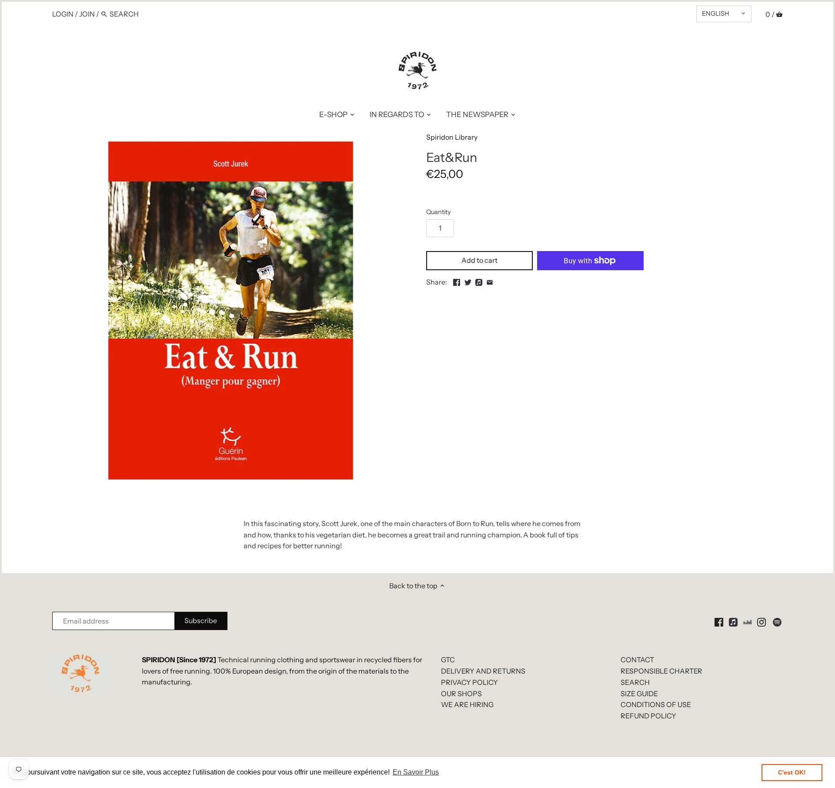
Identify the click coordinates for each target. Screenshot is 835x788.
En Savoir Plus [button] (416, 772)
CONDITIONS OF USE (656, 704)
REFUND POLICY (648, 715)
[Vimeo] (747, 622)
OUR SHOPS (461, 693)
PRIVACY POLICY (469, 682)
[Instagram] (761, 622)
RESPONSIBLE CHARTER (661, 671)
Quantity (438, 212)
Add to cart (479, 260)
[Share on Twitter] (467, 281)
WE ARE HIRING (467, 704)
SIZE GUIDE (639, 693)
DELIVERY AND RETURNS (483, 671)
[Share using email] (489, 281)
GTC (448, 659)
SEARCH (635, 682)
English (715, 13)
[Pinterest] (733, 622)
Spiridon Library (452, 137)
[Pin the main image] (478, 281)
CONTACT (637, 659)
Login (62, 14)
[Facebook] (719, 622)
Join (87, 14)
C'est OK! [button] (792, 772)
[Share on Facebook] (456, 281)
